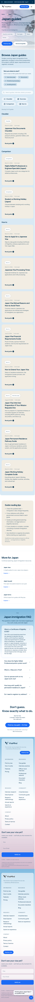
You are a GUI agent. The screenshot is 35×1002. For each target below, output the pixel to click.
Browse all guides (21, 43)
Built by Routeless (5, 866)
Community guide (24, 795)
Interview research (10, 792)
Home (3, 14)
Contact (7, 824)
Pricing (7, 771)
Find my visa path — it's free (17, 725)
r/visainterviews (23, 792)
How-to (24, 104)
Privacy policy (9, 819)
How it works (9, 766)
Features (7, 769)
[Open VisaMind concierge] (31, 997)
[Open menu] (31, 6)
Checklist (9, 99)
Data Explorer (9, 795)
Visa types (20, 34)
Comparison (10, 104)
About (7, 816)
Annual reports (9, 802)
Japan (9, 14)
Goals (28, 34)
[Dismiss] (31, 991)
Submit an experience (8, 806)
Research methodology (9, 798)
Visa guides (22, 763)
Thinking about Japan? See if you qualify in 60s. (23, 992)
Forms (4, 37)
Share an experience (22, 798)
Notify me (17, 854)
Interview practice (24, 766)
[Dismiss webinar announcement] (32, 2)
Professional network (22, 774)
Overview (23, 99)
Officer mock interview (23, 769)
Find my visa (24, 6)
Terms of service (10, 821)
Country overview (8, 34)
